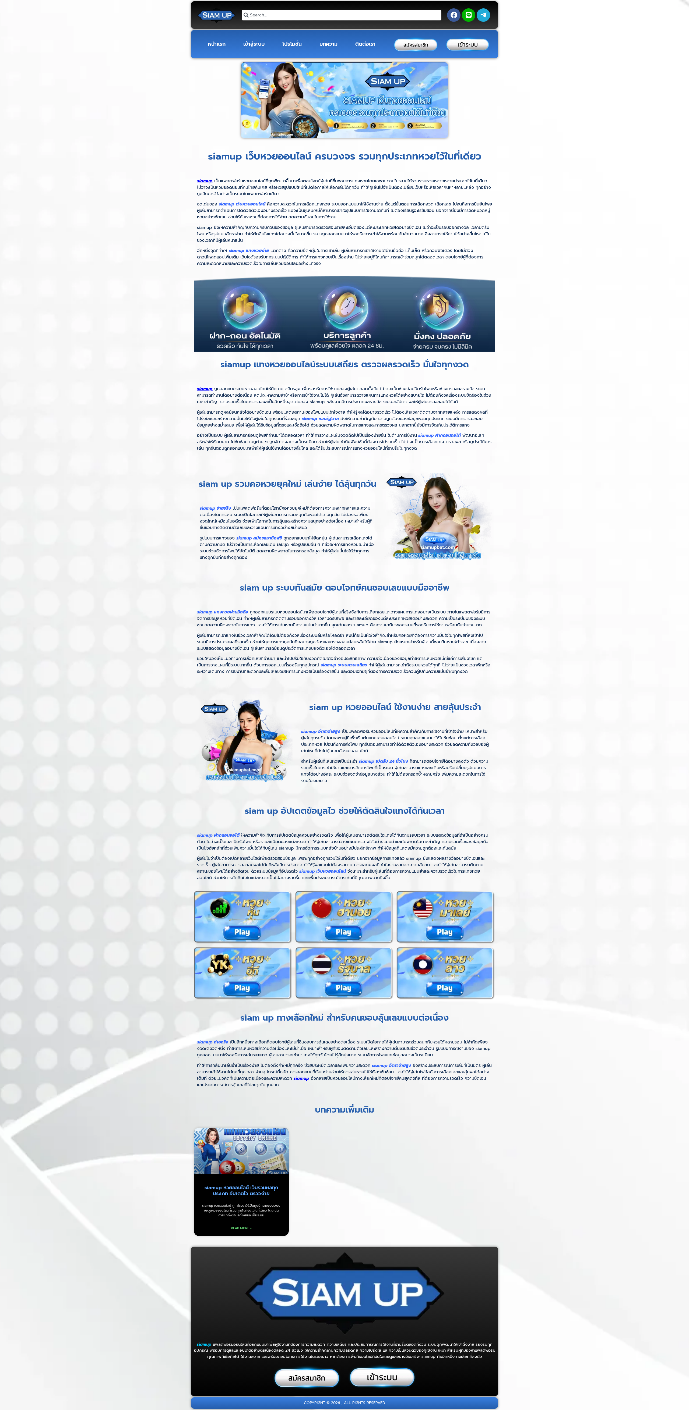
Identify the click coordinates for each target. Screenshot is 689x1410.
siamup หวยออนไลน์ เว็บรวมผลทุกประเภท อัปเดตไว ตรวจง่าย (241, 1190)
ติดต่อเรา (365, 44)
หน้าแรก (217, 44)
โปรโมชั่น (292, 44)
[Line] (468, 15)
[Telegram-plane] (483, 15)
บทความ (328, 44)
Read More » (241, 1228)
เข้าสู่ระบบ (254, 44)
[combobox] (341, 15)
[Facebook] (453, 15)
